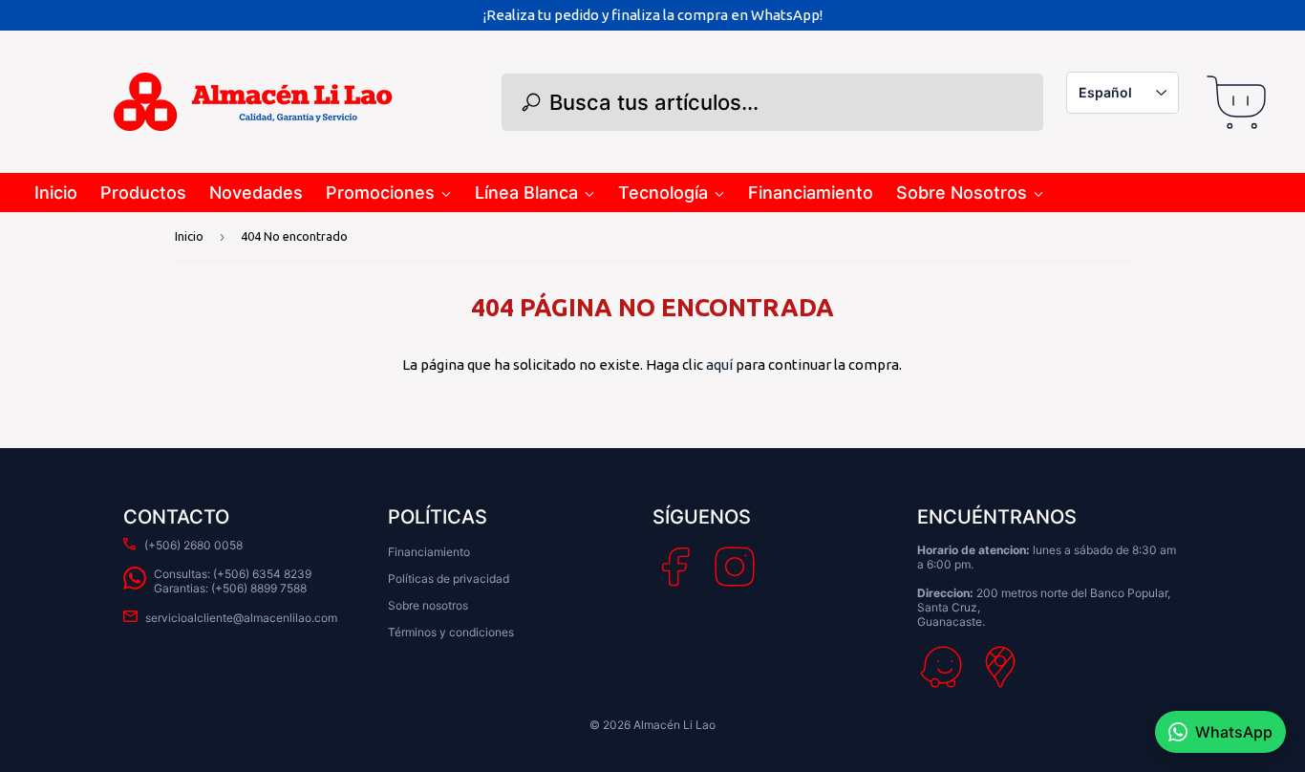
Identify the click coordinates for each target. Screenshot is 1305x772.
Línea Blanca (526, 192)
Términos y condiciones (451, 632)
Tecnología (663, 192)
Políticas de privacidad (448, 578)
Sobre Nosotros (961, 192)
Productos (143, 192)
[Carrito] (1236, 102)
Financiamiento (810, 192)
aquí (719, 364)
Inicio (55, 192)
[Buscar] (531, 102)
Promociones (380, 192)
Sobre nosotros (428, 605)
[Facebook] (675, 566)
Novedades (256, 192)
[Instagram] (735, 566)
